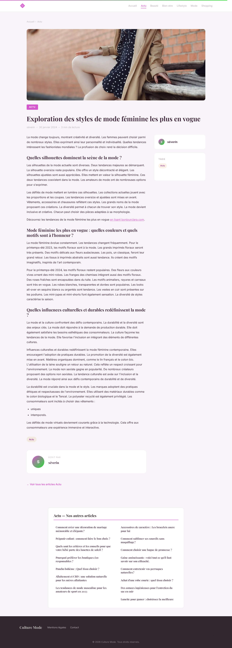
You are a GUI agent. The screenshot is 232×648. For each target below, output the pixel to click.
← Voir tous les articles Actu (44, 484)
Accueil (132, 5)
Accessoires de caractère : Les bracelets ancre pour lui (148, 529)
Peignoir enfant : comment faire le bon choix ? (83, 538)
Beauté (154, 5)
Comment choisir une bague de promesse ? (146, 549)
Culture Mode (31, 627)
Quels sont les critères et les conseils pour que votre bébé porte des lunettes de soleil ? (83, 548)
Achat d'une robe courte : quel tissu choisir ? (147, 580)
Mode (194, 5)
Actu (143, 5)
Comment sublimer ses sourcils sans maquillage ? (142, 540)
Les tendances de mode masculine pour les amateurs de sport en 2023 (81, 589)
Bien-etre (167, 5)
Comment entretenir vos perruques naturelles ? (142, 570)
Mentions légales (56, 627)
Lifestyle (182, 5)
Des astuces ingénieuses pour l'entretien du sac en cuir (146, 589)
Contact (74, 627)
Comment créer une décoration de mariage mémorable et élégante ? (81, 529)
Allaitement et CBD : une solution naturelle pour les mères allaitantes (81, 578)
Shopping (206, 5)
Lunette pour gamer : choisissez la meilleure (147, 599)
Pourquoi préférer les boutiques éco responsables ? (77, 559)
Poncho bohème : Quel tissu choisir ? (77, 569)
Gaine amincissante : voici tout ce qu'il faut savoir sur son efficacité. (146, 559)
